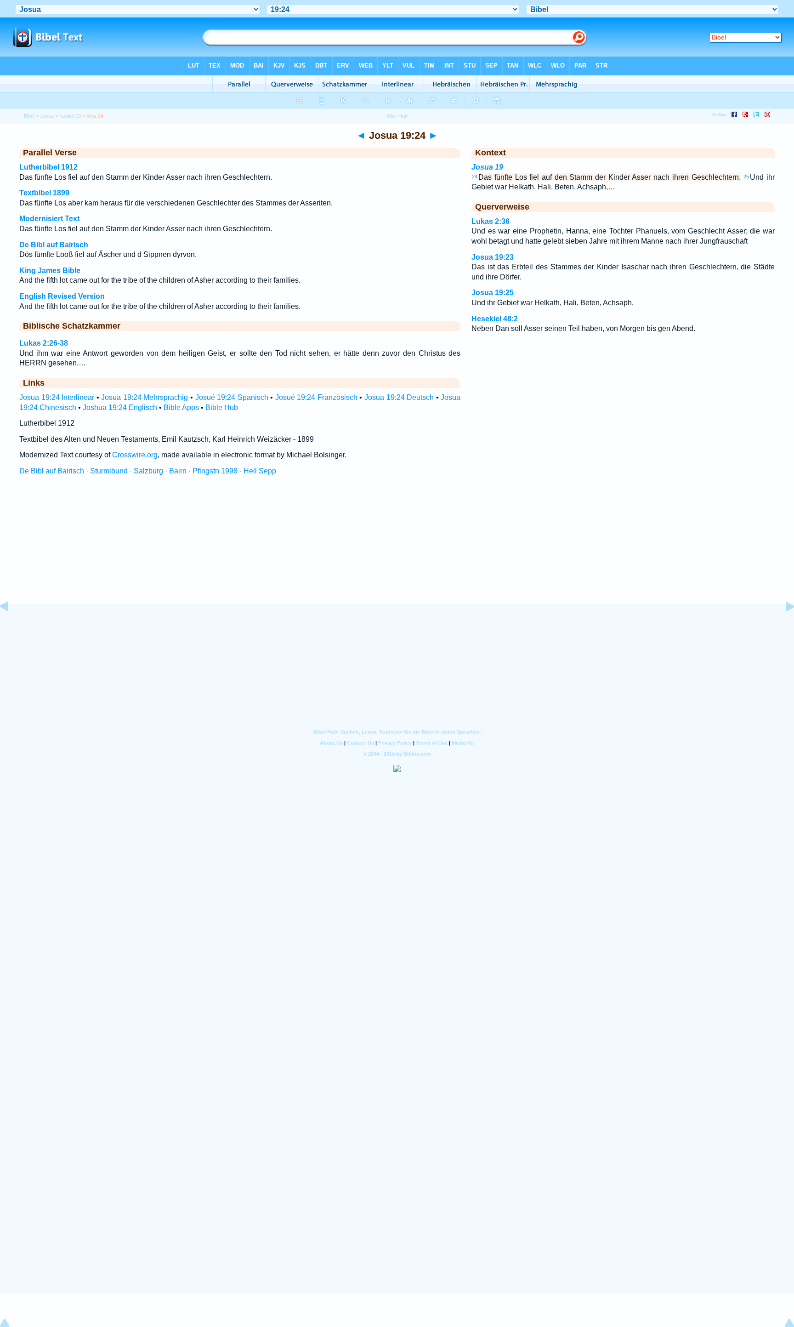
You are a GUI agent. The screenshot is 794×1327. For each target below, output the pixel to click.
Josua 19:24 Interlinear (56, 397)
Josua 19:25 (492, 292)
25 (746, 176)
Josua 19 (487, 167)
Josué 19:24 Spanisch (231, 397)
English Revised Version (62, 296)
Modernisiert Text (49, 218)
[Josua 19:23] (11, 627)
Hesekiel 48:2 (494, 319)
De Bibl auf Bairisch (53, 245)
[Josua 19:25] (782, 627)
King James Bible (49, 270)
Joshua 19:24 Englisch (120, 407)
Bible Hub (221, 407)
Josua (47, 116)
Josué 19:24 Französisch (316, 397)
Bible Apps (181, 407)
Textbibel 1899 (44, 193)
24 (474, 176)
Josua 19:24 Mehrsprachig (144, 397)
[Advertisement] (397, 548)
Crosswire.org (135, 455)
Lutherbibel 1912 (48, 167)
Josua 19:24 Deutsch (399, 397)
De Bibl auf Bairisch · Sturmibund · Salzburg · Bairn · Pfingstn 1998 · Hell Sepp (147, 471)
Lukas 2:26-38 (43, 343)
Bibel (29, 116)
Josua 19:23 (492, 257)
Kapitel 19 (70, 116)
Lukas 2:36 (490, 221)
